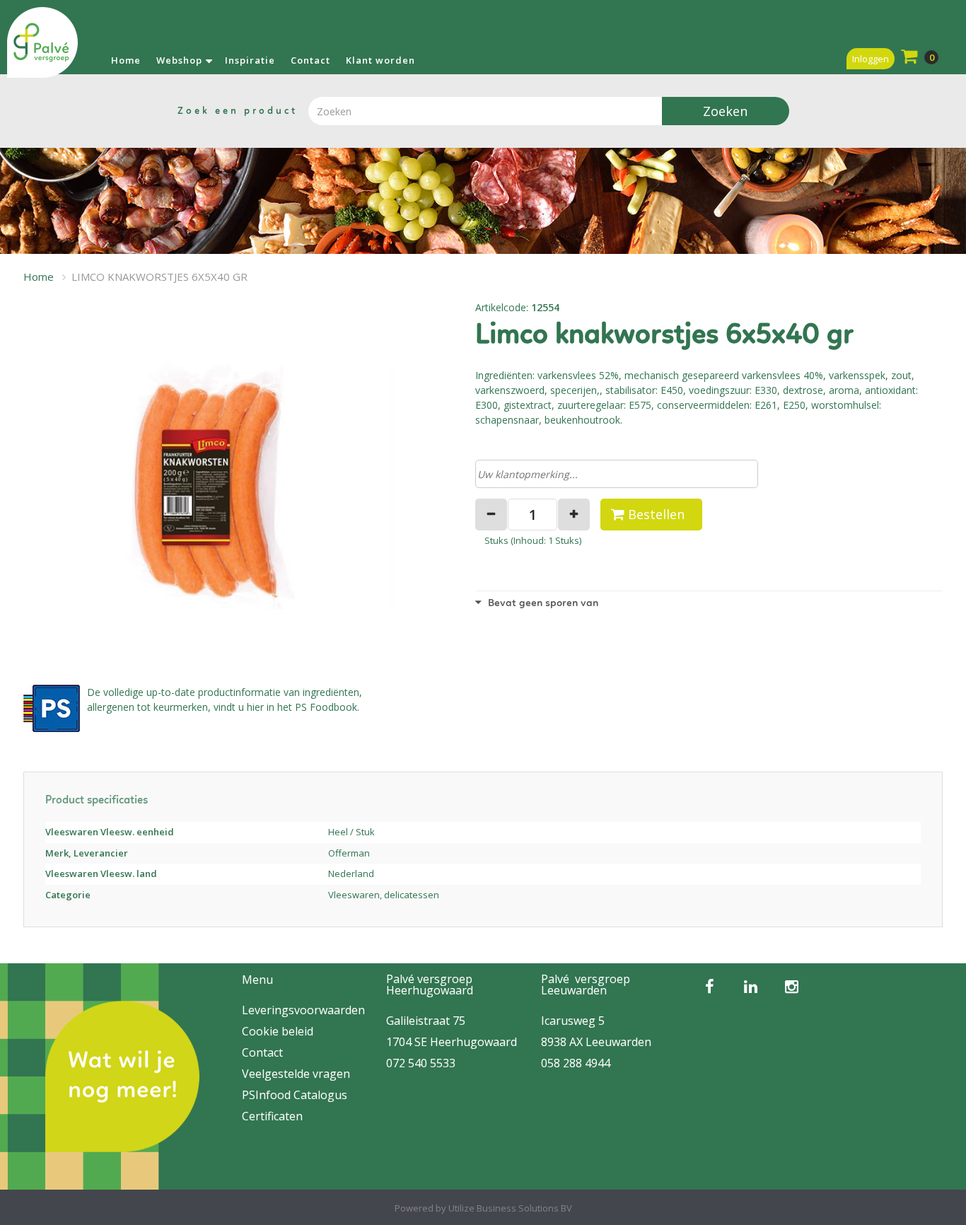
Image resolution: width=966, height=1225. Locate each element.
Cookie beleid (277, 1031)
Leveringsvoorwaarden (303, 1010)
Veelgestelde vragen (296, 1073)
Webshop (179, 60)
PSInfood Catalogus (294, 1095)
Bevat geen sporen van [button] (541, 603)
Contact (310, 60)
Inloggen (870, 58)
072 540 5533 (420, 1063)
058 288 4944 (575, 1063)
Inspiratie (250, 60)
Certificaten (272, 1116)
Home (126, 60)
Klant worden (380, 60)
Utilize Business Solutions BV (510, 1208)
